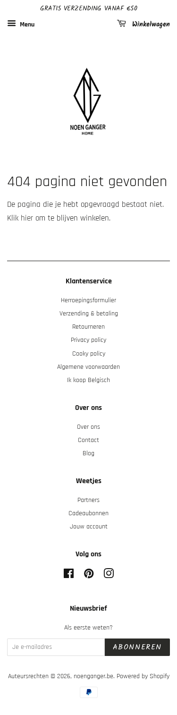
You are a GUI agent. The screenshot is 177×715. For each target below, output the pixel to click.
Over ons (88, 427)
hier (27, 218)
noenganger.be (93, 676)
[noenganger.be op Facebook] (68, 575)
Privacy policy (88, 340)
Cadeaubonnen (88, 513)
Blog (88, 453)
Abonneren (137, 647)
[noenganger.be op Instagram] (108, 575)
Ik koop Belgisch (88, 380)
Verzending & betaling (88, 313)
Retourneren (88, 327)
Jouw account (89, 526)
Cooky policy (88, 353)
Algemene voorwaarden (88, 367)
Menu (26, 24)
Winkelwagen (150, 24)
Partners (88, 500)
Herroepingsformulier (88, 300)
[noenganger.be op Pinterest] (89, 575)
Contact (88, 440)
